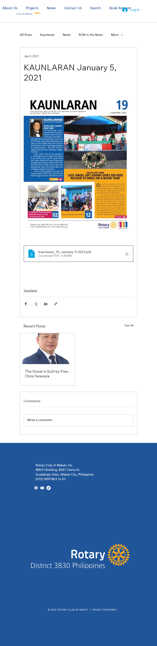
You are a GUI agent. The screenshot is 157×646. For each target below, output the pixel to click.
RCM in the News (91, 35)
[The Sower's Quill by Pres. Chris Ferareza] (47, 348)
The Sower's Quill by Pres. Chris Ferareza (47, 373)
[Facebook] (36, 488)
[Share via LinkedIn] (46, 304)
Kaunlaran (47, 35)
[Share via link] (56, 304)
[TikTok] (48, 488)
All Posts (26, 35)
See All (128, 325)
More (115, 35)
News (67, 35)
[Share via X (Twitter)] (36, 304)
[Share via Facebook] (26, 304)
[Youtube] (42, 488)
